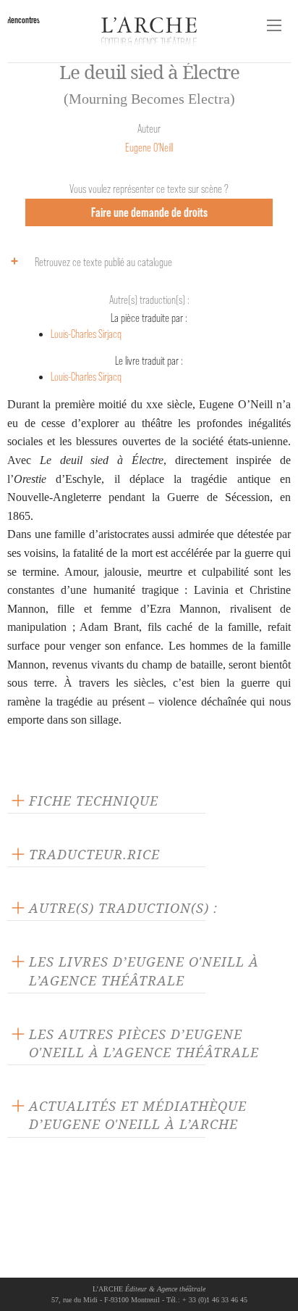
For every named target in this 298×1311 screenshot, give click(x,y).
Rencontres (23, 20)
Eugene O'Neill (149, 147)
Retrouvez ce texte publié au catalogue (103, 262)
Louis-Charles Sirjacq (86, 334)
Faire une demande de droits (149, 212)
